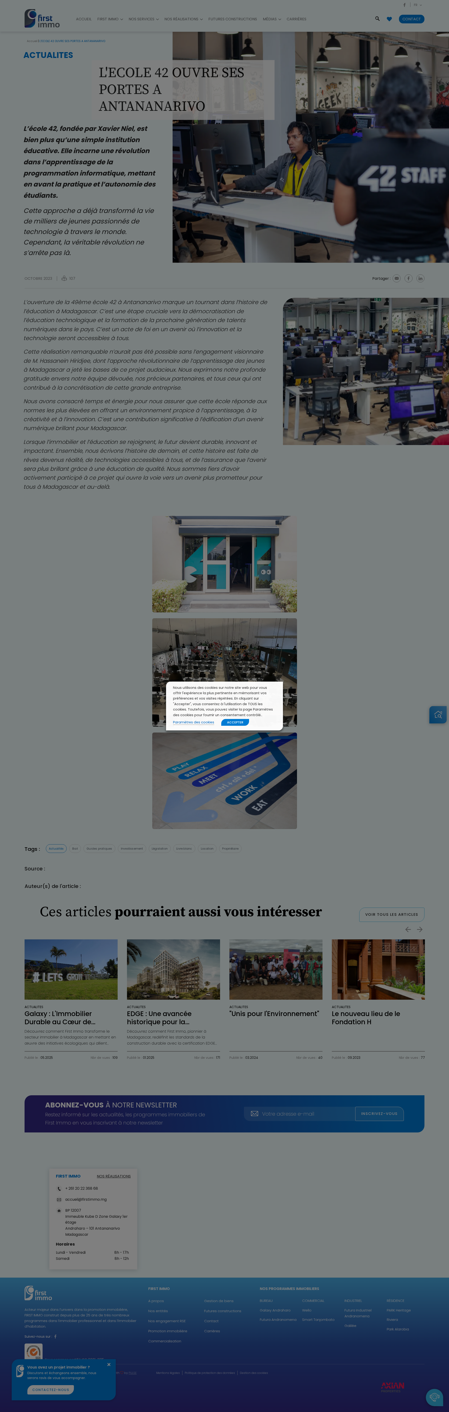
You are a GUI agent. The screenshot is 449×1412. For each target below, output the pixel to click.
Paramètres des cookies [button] (193, 722)
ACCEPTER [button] (235, 722)
